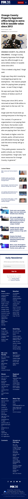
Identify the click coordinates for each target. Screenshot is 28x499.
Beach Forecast (17, 307)
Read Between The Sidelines (16, 355)
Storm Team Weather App (16, 313)
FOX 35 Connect (17, 412)
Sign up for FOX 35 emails (5, 416)
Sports (15, 353)
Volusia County (5, 315)
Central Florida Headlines (5, 296)
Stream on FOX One (16, 441)
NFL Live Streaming (15, 445)
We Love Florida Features (5, 357)
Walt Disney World (4, 364)
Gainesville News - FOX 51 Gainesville (17, 379)
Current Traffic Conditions (5, 333)
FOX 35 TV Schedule (4, 378)
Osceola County (5, 311)
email (20, 481)
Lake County (4, 305)
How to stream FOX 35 (5, 401)
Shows (3, 374)
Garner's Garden (17, 343)
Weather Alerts (16, 296)
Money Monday (17, 349)
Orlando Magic (16, 358)
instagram (14, 481)
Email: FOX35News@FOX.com (19, 404)
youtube (17, 481)
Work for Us (4, 411)
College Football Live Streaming (17, 448)
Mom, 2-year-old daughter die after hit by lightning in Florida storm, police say (18, 246)
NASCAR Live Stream (16, 455)
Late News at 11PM (4, 387)
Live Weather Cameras (16, 294)
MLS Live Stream (17, 473)
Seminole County (5, 313)
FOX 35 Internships (4, 413)
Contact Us (4, 407)
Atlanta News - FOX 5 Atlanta (16, 386)
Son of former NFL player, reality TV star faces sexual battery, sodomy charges (9, 200)
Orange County (5, 309)
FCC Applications (5, 436)
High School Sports (16, 364)
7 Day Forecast (16, 302)
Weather (16, 291)
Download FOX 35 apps (5, 420)
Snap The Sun (16, 316)
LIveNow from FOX (5, 390)
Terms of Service (15, 280)
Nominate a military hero (4, 317)
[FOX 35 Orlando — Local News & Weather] (5, 2)
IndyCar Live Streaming (16, 458)
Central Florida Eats (5, 393)
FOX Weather (16, 311)
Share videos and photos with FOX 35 (17, 409)
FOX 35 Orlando (4, 29)
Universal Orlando (5, 370)
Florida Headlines (5, 293)
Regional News (16, 375)
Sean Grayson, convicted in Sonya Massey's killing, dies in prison (9, 185)
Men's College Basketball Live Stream (16, 462)
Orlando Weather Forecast (17, 299)
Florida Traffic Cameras (4, 340)
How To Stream (5, 376)
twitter (11, 481)
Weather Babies (17, 336)
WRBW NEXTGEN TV (5, 425)
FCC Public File (5, 434)
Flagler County (4, 303)
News (10, 29)
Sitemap (3, 325)
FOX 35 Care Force (16, 333)
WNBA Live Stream (15, 470)
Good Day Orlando (3, 382)
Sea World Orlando (3, 367)
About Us (4, 398)
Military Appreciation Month (4, 321)
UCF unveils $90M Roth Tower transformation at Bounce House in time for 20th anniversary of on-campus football (17, 221)
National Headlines (3, 299)
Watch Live (20, 2)
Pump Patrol (4, 331)
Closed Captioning (4, 431)
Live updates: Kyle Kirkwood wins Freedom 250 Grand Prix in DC (9, 192)
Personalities (4, 409)
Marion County (5, 307)
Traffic (3, 329)
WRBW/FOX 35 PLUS (5, 428)
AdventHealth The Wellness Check (17, 338)
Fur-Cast (15, 345)
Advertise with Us (5, 423)
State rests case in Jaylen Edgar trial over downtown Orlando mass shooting (18, 212)
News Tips (16, 398)
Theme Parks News (4, 360)
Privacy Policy (15, 278)
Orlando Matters (5, 384)
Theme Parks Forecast (16, 304)
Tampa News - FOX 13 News (16, 383)
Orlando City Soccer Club (16, 360)
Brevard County (5, 302)
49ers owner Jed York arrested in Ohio (9, 171)
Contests (4, 440)
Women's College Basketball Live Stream (17, 467)
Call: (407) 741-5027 (16, 401)
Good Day (16, 329)
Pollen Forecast (17, 309)
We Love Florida (17, 331)
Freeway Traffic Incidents (5, 336)
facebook (8, 481)
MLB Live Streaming (15, 451)
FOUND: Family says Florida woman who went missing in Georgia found (8, 179)
